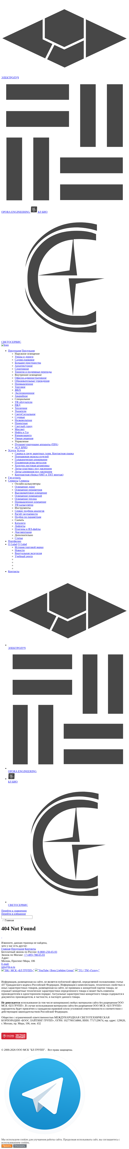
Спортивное (22, 368)
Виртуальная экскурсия (28, 553)
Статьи (19, 538)
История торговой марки (29, 547)
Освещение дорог (25, 486)
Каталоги (20, 523)
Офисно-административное (31, 377)
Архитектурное (24, 365)
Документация (23, 532)
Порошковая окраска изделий (32, 456)
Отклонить (19, 1146)
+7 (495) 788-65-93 (34, 954)
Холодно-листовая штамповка (32, 465)
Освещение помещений (28, 495)
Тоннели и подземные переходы (33, 371)
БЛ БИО (42, 211)
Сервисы (13, 480)
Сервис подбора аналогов (29, 510)
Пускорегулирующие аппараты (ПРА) (36, 444)
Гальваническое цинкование (31, 459)
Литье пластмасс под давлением (33, 468)
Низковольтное (23, 420)
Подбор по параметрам (28, 517)
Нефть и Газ (22, 432)
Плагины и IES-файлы (28, 529)
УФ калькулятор (24, 504)
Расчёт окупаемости (26, 514)
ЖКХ (18, 390)
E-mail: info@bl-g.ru (8, 965)
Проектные (21, 423)
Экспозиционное (24, 393)
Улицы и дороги (24, 356)
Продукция (14, 350)
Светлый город (23, 426)
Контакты (13, 571)
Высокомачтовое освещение (31, 492)
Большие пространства (28, 362)
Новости (20, 550)
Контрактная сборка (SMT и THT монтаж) (39, 474)
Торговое (20, 387)
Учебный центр (24, 556)
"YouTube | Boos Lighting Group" (56, 970)
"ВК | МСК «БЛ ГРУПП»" (19, 970)
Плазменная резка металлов (31, 462)
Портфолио (14, 541)
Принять (7, 1146)
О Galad (12, 544)
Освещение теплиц (26, 498)
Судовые (20, 417)
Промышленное (24, 383)
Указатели (20, 411)
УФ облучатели (23, 402)
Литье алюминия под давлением (33, 471)
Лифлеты (20, 526)
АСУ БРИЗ (21, 447)
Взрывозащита (23, 435)
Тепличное (21, 408)
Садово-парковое (24, 359)
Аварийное (21, 396)
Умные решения (24, 438)
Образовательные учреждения (32, 380)
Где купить (14, 477)
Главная (5, 948)
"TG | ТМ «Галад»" (89, 970)
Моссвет (20, 429)
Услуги (12, 450)
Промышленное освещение (30, 501)
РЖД (17, 405)
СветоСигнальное (25, 414)
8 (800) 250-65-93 (47, 951)
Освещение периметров (28, 489)
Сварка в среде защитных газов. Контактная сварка (44, 453)
